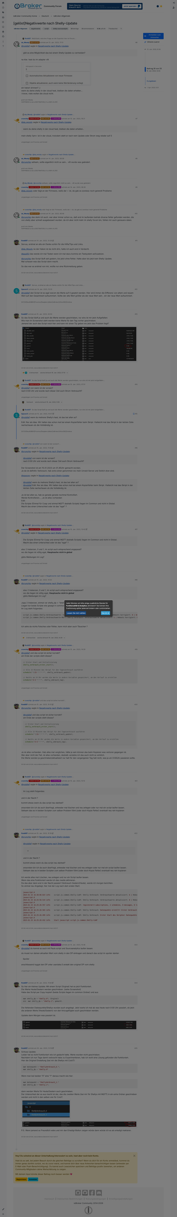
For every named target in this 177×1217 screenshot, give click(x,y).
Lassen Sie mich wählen (76, 613)
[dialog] (88, 608)
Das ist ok (105, 613)
